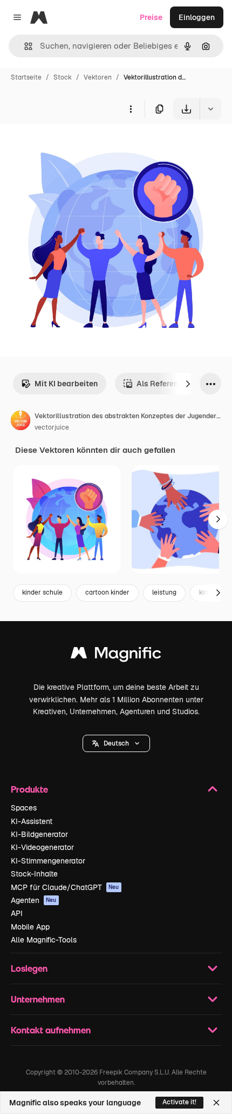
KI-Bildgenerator (39, 834)
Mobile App (30, 927)
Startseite (26, 77)
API (17, 913)
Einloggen (197, 17)
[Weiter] (187, 383)
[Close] (216, 1102)
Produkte (29, 789)
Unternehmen (38, 999)
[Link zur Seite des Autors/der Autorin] (20, 422)
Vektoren (98, 77)
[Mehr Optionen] (130, 109)
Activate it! (179, 1102)
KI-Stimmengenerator (48, 861)
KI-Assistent (31, 821)
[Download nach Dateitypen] (210, 109)
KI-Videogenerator (42, 847)
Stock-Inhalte (34, 874)
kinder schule (42, 592)
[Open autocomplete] (24, 46)
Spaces (24, 808)
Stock (62, 77)
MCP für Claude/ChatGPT (65, 887)
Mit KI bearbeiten (66, 383)
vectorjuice (52, 427)
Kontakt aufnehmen (51, 1030)
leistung (164, 592)
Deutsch (116, 743)
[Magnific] (116, 655)
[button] (116, 743)
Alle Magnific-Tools (44, 940)
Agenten (34, 900)
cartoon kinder (107, 592)
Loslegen (29, 968)
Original (69, 145)
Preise (151, 17)
